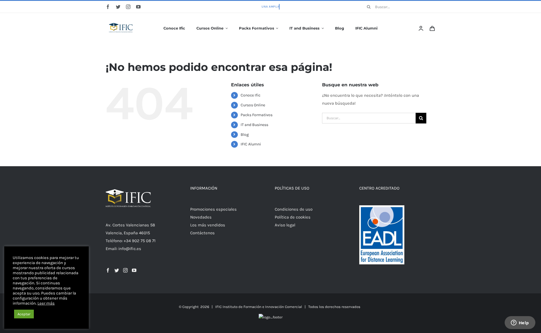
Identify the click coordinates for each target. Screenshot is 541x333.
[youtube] (138, 6)
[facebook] (108, 6)
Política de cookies (293, 217)
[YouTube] (134, 270)
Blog (245, 134)
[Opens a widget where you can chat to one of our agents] (519, 323)
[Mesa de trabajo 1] (121, 19)
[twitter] (118, 6)
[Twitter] (116, 270)
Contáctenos (202, 232)
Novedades (201, 217)
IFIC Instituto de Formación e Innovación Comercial (258, 307)
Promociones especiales (213, 209)
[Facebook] (108, 270)
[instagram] (128, 6)
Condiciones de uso (293, 209)
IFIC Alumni (251, 144)
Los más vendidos (207, 225)
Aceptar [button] (23, 314)
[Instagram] (125, 270)
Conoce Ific (250, 95)
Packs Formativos (256, 114)
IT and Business (254, 124)
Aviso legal (285, 225)
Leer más (46, 303)
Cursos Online (253, 105)
